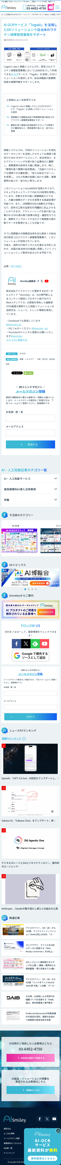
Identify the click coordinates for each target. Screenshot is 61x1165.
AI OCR (14, 74)
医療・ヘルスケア (27, 359)
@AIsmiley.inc (13, 324)
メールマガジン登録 (12, 1138)
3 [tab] (32, 589)
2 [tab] (29, 589)
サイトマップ (9, 1153)
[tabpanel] (30, 578)
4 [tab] (36, 589)
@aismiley (16, 336)
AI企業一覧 (8, 1148)
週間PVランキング (11, 738)
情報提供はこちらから (12, 1143)
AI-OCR (22, 353)
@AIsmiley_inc (40, 328)
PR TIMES (16, 266)
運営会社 (7, 1128)
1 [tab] (25, 589)
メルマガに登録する (16, 340)
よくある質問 (9, 1133)
